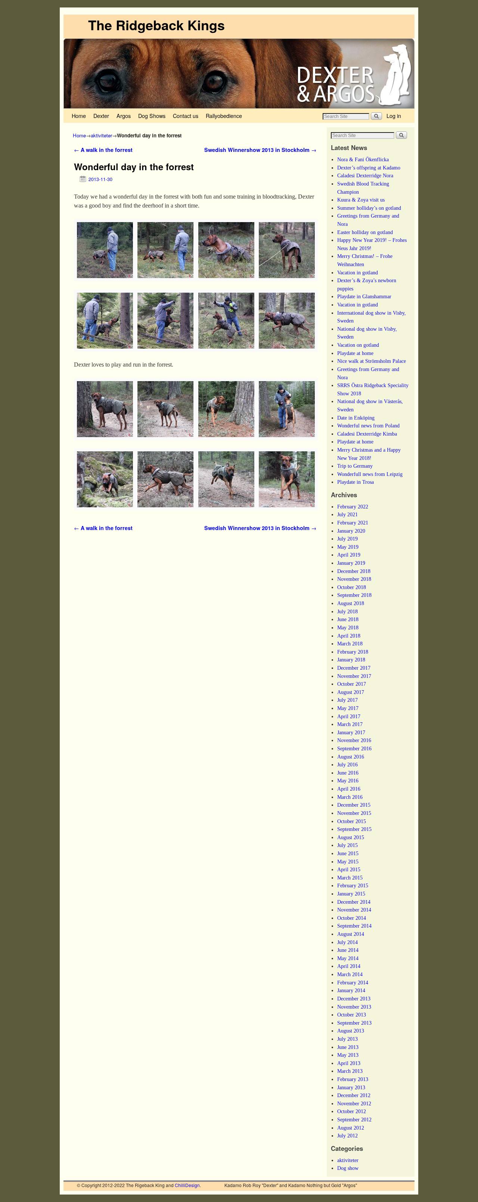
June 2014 (347, 950)
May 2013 (347, 1055)
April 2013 (348, 1063)
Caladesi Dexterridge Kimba (367, 434)
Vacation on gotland (358, 345)
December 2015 (353, 805)
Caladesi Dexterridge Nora (365, 175)
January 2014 (351, 990)
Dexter (101, 115)
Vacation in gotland (357, 272)
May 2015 (347, 862)
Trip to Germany (355, 466)
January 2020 (351, 531)
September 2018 (354, 595)
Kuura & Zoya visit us (361, 200)
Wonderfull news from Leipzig (370, 474)
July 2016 (347, 764)
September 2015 (354, 829)
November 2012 (354, 1103)
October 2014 (351, 918)
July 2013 (347, 1039)
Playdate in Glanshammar (364, 296)
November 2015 (354, 813)
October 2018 (351, 587)
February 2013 (352, 1079)
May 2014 (347, 958)
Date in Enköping (356, 418)
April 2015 (348, 869)
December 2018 (353, 571)
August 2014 (350, 934)
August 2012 (350, 1128)
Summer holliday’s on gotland (369, 208)
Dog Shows (151, 115)
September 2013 (354, 1023)
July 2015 (347, 845)
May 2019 (347, 547)
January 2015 (351, 894)
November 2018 (354, 579)
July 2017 (347, 700)
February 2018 (352, 652)
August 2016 (350, 757)
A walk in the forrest (103, 149)
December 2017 (353, 668)
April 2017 (348, 716)
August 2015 (350, 837)
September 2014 (354, 926)
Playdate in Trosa (355, 482)
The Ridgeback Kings (156, 24)
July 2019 (347, 539)
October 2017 (351, 684)
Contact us (185, 115)
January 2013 (351, 1087)
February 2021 (352, 523)
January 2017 (351, 732)
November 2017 (354, 676)
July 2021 (347, 514)
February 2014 (352, 982)
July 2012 (347, 1136)
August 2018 (350, 603)
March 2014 (350, 974)
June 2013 (347, 1047)
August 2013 (350, 1031)
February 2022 (352, 507)
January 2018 (351, 660)
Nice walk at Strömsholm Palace (371, 361)
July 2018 (347, 611)
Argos (124, 115)
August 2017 (350, 692)
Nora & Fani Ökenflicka (363, 159)
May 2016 (347, 781)
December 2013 (353, 999)
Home (79, 115)
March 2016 (350, 797)
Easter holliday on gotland (365, 232)
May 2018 (347, 627)
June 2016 (347, 773)
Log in (394, 115)
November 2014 (354, 910)
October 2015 (351, 821)
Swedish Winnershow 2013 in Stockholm (260, 149)
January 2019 (351, 563)
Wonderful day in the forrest (134, 166)
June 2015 (347, 853)
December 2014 (353, 902)
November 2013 (354, 1007)
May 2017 (347, 708)
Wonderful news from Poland (368, 426)
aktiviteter (101, 135)
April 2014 (348, 966)
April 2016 (348, 789)
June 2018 (347, 619)
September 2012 (354, 1119)
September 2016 (354, 748)
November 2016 (354, 740)
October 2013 (351, 1015)
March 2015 (350, 878)
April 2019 (348, 555)
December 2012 (353, 1095)
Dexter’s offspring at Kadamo (368, 168)
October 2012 (351, 1111)
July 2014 (347, 942)
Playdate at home (355, 353)
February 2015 (352, 885)
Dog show (347, 1168)
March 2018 (350, 644)
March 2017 (350, 724)
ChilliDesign (187, 1185)
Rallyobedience (224, 115)
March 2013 (350, 1071)
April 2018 (348, 636)
